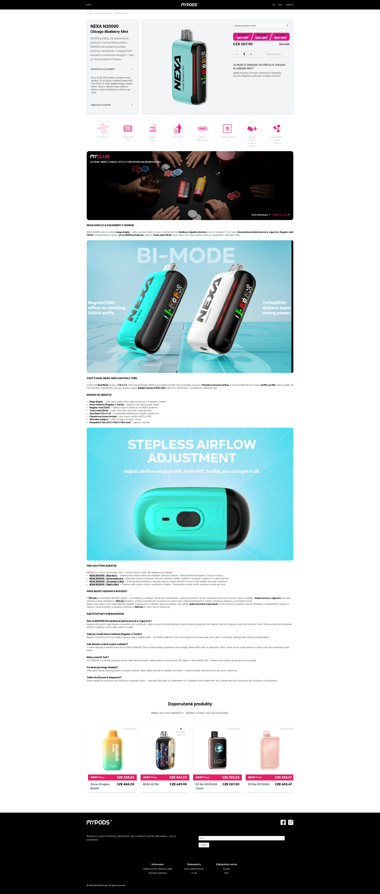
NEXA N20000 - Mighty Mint (104, 584)
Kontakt (226, 869)
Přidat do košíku (274, 54)
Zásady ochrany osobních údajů (157, 869)
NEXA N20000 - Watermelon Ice (106, 578)
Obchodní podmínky (157, 873)
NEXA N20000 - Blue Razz (103, 575)
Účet (280, 5)
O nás (194, 873)
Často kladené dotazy (194, 869)
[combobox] (261, 25)
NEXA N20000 (121, 13)
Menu (89, 5)
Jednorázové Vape (103, 13)
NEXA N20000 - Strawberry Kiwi (107, 581)
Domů (89, 13)
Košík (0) (289, 5)
